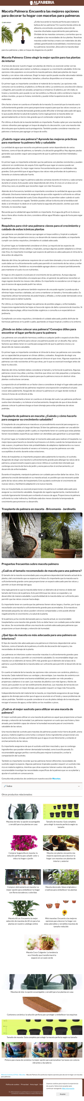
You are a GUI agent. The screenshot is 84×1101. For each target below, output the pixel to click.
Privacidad (24, 1084)
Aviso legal (34, 1084)
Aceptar (63, 1094)
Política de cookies (12, 1084)
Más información (68, 1088)
